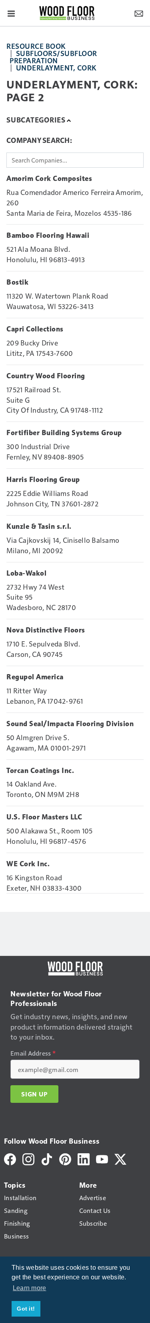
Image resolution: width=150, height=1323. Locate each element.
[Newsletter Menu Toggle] (139, 13)
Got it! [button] (26, 1308)
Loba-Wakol (26, 573)
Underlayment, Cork (56, 67)
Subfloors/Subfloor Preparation (53, 56)
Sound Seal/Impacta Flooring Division (70, 723)
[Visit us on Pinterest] (65, 1158)
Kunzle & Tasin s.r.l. (39, 526)
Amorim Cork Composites (49, 178)
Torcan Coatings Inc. (40, 770)
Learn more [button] (29, 1288)
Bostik (17, 282)
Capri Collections (35, 329)
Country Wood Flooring (45, 375)
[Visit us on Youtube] (102, 1158)
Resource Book (36, 45)
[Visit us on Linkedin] (84, 1158)
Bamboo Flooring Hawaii (47, 235)
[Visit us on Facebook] (10, 1158)
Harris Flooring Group (43, 479)
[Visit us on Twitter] (120, 1158)
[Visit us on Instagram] (28, 1158)
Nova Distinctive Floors (45, 630)
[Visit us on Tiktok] (47, 1158)
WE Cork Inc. (28, 863)
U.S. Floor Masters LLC (44, 817)
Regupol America (35, 677)
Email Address (33, 1053)
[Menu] (11, 13)
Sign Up (34, 1094)
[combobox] (75, 160)
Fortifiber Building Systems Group (64, 432)
